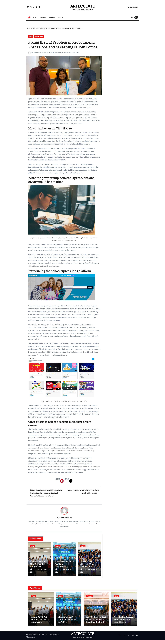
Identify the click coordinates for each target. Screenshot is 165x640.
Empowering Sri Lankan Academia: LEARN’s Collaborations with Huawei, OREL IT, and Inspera (68, 623)
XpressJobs (76, 52)
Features (43, 17)
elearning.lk (59, 52)
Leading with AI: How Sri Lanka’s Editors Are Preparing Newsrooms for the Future (40, 623)
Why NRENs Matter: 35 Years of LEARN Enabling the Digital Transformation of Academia (96, 621)
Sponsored (68, 52)
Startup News (39, 36)
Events (60, 17)
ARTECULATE (82, 6)
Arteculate (37, 52)
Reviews (52, 17)
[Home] (29, 17)
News (35, 17)
